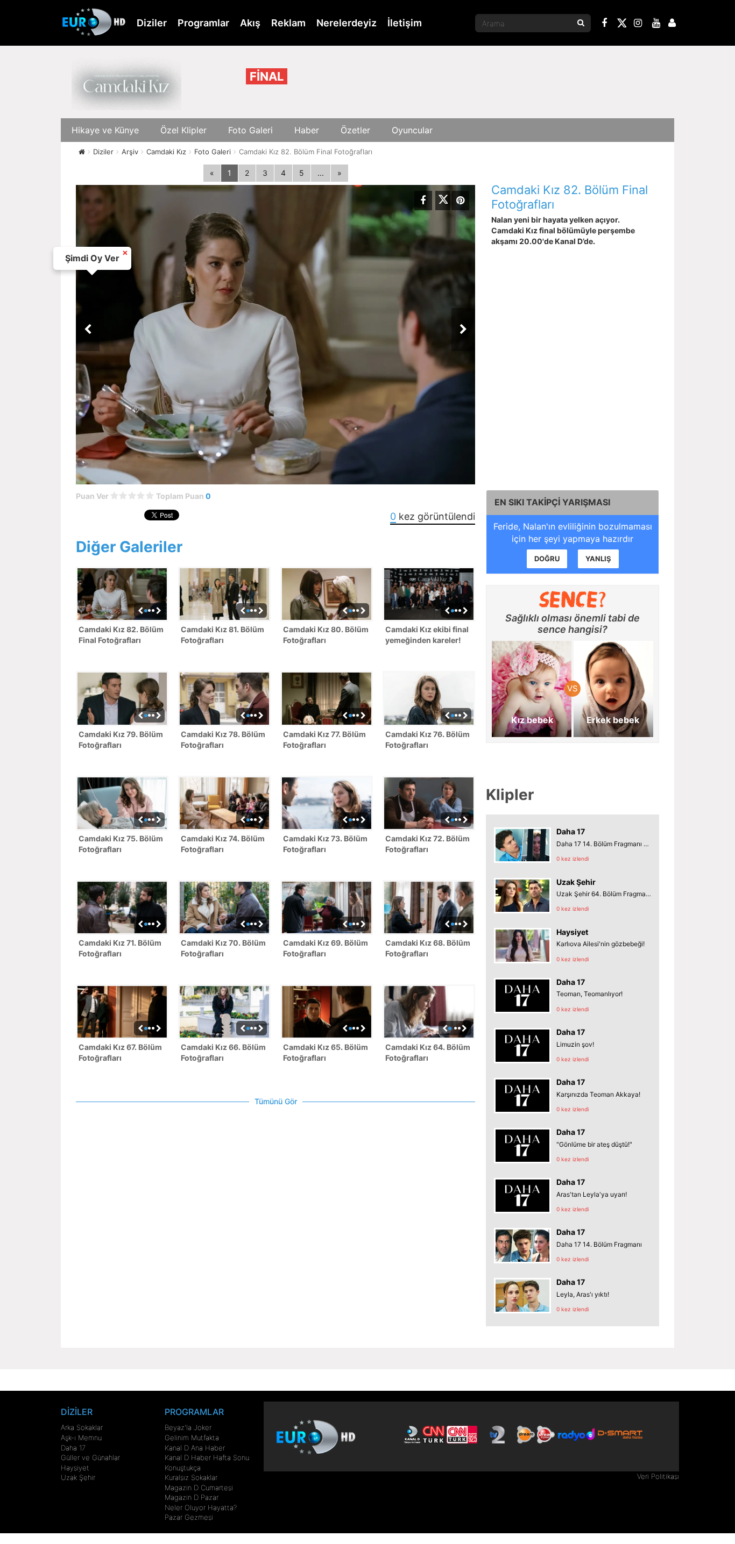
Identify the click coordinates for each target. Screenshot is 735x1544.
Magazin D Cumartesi (199, 1487)
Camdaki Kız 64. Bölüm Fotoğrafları (427, 1052)
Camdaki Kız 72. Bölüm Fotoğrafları (427, 844)
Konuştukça (183, 1467)
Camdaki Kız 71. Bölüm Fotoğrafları (120, 948)
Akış (250, 22)
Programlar (203, 22)
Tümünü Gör (276, 1101)
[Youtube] (656, 24)
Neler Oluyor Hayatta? (201, 1507)
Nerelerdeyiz (346, 22)
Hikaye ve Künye (105, 130)
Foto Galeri (250, 130)
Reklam (288, 22)
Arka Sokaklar (82, 1427)
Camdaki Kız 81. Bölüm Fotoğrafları (222, 635)
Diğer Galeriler (129, 547)
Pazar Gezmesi (189, 1517)
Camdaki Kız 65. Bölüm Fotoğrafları (325, 1052)
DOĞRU (547, 558)
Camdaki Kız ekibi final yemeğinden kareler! (427, 635)
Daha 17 (73, 1447)
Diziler (152, 22)
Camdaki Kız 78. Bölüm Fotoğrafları (223, 739)
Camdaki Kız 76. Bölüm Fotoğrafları (427, 739)
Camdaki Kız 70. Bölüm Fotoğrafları (223, 948)
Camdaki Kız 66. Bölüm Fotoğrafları (223, 1052)
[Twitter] (621, 25)
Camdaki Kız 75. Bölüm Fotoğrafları (121, 844)
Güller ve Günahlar (90, 1457)
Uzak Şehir (78, 1477)
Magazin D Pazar (191, 1497)
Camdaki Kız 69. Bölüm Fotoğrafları (325, 948)
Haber (306, 130)
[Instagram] (638, 24)
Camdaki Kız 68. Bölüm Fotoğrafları (427, 948)
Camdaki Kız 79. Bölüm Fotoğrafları (121, 739)
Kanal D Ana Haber (195, 1447)
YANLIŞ (598, 558)
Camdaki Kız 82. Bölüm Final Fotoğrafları (121, 635)
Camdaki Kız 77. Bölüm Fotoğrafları (324, 739)
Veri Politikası (658, 1476)
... (320, 172)
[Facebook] (605, 24)
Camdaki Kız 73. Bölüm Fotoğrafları (325, 844)
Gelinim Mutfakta (192, 1437)
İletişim (404, 22)
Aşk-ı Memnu (81, 1437)
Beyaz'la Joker (188, 1427)
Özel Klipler (183, 130)
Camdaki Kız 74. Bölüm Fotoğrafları (223, 844)
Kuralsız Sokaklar (191, 1477)
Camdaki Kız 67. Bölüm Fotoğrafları (120, 1052)
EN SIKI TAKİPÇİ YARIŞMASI (552, 502)
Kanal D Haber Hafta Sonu (207, 1457)
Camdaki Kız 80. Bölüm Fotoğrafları (326, 635)
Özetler (355, 130)
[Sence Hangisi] (572, 599)
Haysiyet (75, 1467)
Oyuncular (412, 130)
